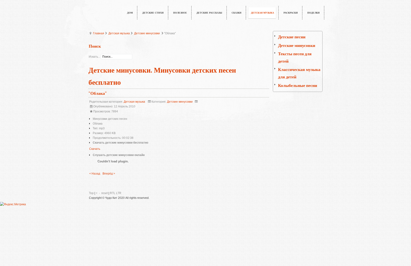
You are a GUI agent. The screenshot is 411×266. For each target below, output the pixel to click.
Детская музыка (119, 33)
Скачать (94, 149)
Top (91, 193)
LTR (118, 193)
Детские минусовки (147, 33)
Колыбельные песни (297, 85)
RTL (112, 193)
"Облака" (97, 93)
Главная (98, 33)
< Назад (94, 173)
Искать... (94, 56)
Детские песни (291, 37)
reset (104, 193)
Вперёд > (109, 173)
